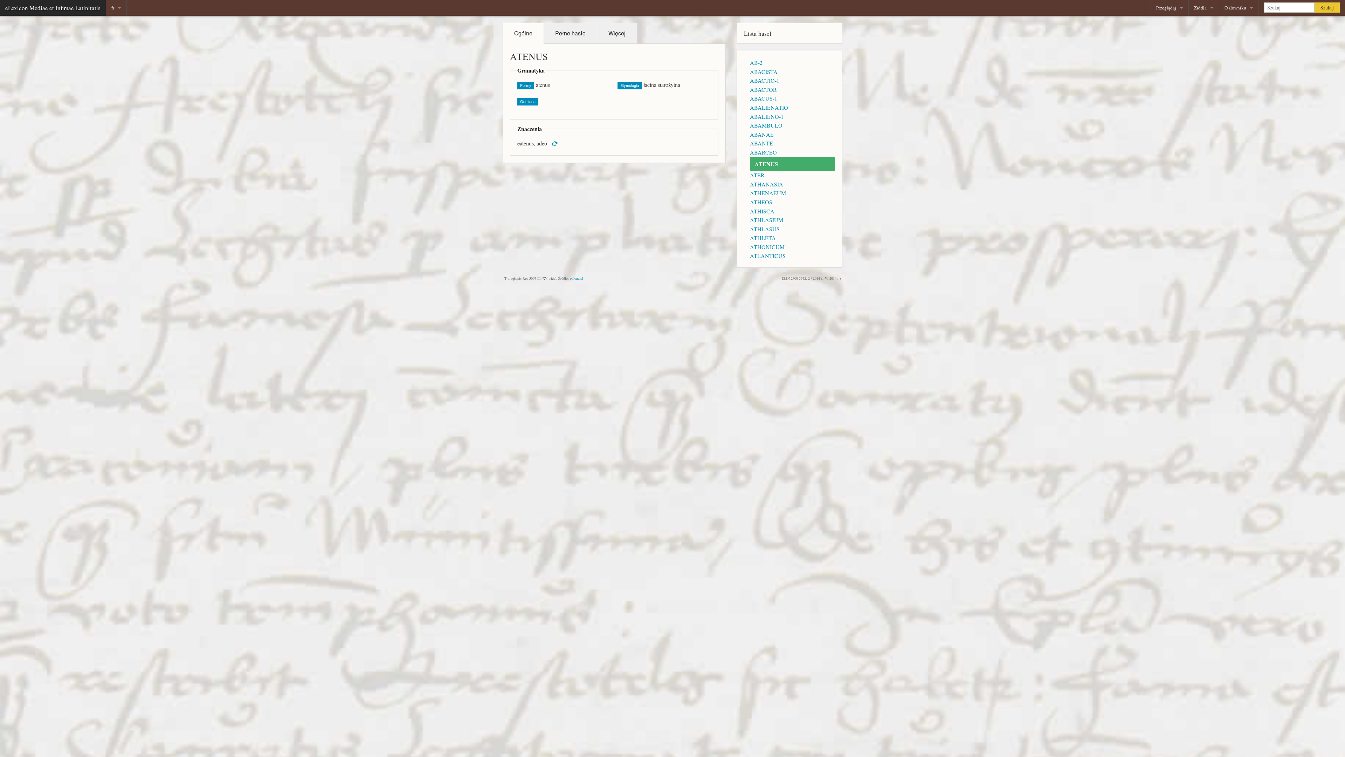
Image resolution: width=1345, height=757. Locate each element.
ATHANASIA (766, 184)
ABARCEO (763, 152)
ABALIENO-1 (767, 116)
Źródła (1200, 8)
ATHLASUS (765, 229)
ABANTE (761, 143)
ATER (757, 175)
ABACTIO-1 (764, 80)
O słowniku (1235, 8)
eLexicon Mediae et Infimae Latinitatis (53, 8)
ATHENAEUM (768, 193)
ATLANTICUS (768, 255)
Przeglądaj (1166, 8)
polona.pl (576, 278)
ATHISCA (762, 211)
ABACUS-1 (763, 98)
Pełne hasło (570, 33)
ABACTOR (763, 89)
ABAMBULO (766, 125)
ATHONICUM (767, 247)
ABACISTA (764, 71)
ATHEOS (761, 202)
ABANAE (762, 134)
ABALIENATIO (769, 107)
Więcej (617, 33)
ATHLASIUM (766, 220)
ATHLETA (763, 237)
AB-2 (756, 62)
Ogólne (523, 33)
